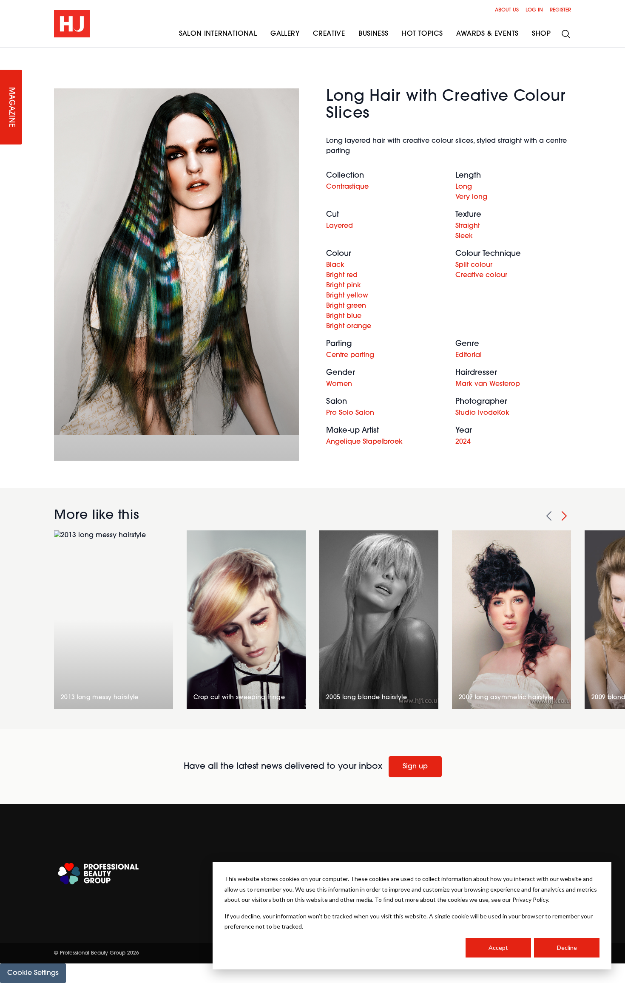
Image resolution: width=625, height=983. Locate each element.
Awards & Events (487, 34)
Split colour (473, 265)
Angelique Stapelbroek (364, 442)
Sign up (415, 766)
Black (335, 265)
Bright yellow (347, 295)
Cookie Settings (33, 973)
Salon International (218, 34)
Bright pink (343, 285)
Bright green (346, 306)
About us (507, 10)
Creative (329, 34)
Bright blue (343, 316)
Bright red (342, 275)
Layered (339, 226)
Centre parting (350, 355)
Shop (541, 34)
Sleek (464, 236)
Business (373, 34)
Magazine (11, 107)
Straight (467, 226)
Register (560, 10)
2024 (463, 442)
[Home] (72, 23)
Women (339, 384)
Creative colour (481, 275)
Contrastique (347, 187)
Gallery (284, 34)
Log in (534, 10)
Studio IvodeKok (482, 413)
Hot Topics (422, 34)
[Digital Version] (7, 52)
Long (463, 187)
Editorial (468, 355)
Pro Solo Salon (350, 413)
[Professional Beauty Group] (98, 873)
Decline (567, 947)
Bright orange (348, 326)
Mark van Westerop (487, 384)
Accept (498, 947)
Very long (471, 197)
